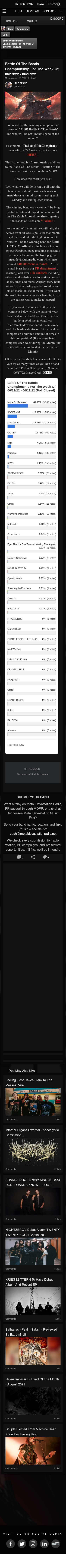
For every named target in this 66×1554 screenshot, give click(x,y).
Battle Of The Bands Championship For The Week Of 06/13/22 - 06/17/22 (18, 44)
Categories (22, 29)
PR (61, 11)
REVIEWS (32, 11)
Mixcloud (47, 220)
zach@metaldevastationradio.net (32, 833)
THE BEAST (21, 83)
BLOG (40, 4)
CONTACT (49, 11)
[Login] (58, 3)
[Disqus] (33, 911)
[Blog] (4, 54)
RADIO (52, 4)
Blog (10, 29)
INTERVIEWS (24, 4)
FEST (18, 11)
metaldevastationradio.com (24, 195)
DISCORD (57, 18)
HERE (47, 372)
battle (6, 34)
